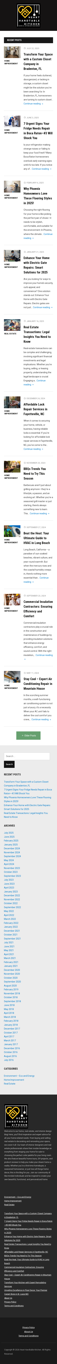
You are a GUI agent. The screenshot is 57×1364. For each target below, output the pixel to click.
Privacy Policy (10, 1302)
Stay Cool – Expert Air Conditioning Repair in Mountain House (38, 683)
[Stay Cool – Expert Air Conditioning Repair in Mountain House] (12, 677)
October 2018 (11, 997)
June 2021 (9, 946)
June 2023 (9, 884)
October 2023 (11, 872)
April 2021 (9, 954)
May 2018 (9, 1009)
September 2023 (12, 876)
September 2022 (12, 907)
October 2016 (11, 1052)
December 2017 (12, 1028)
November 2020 (12, 974)
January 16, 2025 (35, 321)
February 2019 (11, 989)
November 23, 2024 (36, 463)
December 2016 (12, 1048)
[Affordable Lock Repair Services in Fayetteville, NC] (12, 402)
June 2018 (9, 1005)
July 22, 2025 (33, 48)
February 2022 (11, 923)
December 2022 (12, 895)
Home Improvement (11, 62)
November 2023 (12, 868)
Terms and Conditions (14, 1306)
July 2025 (9, 833)
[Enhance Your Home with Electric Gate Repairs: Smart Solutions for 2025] (12, 256)
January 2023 (11, 891)
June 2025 (9, 837)
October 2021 (11, 934)
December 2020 (12, 970)
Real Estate (10, 333)
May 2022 (9, 911)
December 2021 (12, 931)
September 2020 (12, 981)
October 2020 (11, 978)
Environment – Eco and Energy (19, 1076)
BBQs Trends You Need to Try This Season (35, 473)
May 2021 (9, 950)
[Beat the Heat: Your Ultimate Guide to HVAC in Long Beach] (12, 531)
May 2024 (9, 860)
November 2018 (12, 993)
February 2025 (11, 840)
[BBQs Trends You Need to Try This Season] (12, 466)
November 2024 (12, 852)
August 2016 (10, 1056)
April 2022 (9, 915)
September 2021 (12, 938)
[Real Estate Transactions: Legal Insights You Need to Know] (12, 325)
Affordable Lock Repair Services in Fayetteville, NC (35, 409)
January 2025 (11, 844)
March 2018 (10, 1017)
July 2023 (9, 880)
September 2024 (12, 856)
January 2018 (11, 1025)
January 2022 (11, 927)
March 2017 (10, 1040)
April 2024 (9, 864)
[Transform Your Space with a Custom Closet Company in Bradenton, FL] (12, 52)
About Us (8, 1298)
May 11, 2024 (33, 673)
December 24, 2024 (36, 398)
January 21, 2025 (35, 252)
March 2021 (10, 958)
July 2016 (9, 1060)
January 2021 (11, 966)
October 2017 (11, 1032)
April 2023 (9, 887)
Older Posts (30, 735)
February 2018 (11, 1021)
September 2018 (12, 1001)
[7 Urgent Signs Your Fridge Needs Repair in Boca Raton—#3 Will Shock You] (12, 121)
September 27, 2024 (36, 527)
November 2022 (12, 899)
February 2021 (11, 962)
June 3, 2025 (33, 117)
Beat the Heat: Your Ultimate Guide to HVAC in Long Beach (37, 538)
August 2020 (10, 985)
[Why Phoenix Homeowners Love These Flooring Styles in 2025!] (12, 186)
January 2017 (11, 1044)
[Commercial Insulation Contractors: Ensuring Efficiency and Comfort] (12, 599)
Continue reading (34, 103)
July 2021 (9, 942)
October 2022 (11, 903)
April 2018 (9, 1013)
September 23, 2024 (36, 596)
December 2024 (12, 848)
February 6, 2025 (35, 182)
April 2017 (9, 1036)
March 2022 (10, 919)
